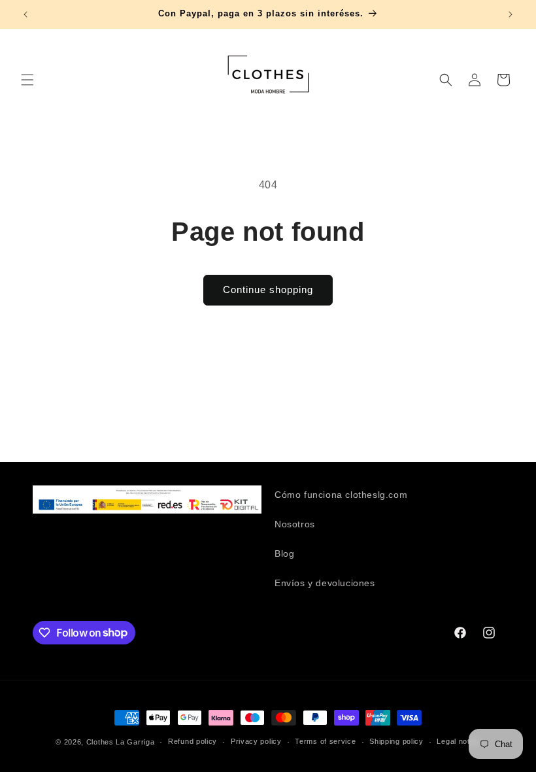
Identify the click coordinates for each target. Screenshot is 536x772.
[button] (27, 79)
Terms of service (325, 741)
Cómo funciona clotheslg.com (341, 494)
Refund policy (192, 741)
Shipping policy (396, 741)
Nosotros (295, 524)
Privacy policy (256, 741)
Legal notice (458, 741)
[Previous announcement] (25, 14)
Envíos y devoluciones (325, 583)
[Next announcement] (510, 14)
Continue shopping (268, 289)
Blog (284, 553)
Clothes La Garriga (120, 742)
